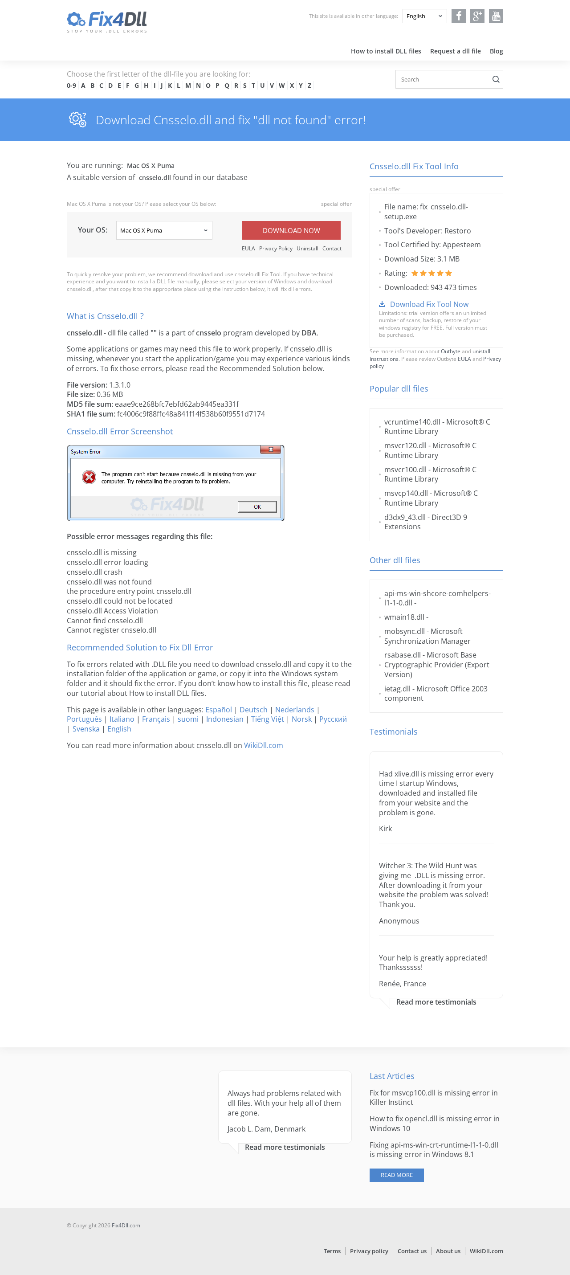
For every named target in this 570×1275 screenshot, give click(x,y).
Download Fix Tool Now (429, 304)
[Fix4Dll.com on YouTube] (496, 16)
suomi (188, 719)
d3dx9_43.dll (405, 517)
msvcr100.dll (405, 469)
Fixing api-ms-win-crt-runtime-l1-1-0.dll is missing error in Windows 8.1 (434, 1150)
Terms (332, 1251)
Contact (332, 248)
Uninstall (307, 248)
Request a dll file (455, 51)
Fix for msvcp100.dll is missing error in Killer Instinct (434, 1097)
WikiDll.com (263, 745)
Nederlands (294, 710)
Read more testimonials (436, 1002)
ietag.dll (397, 689)
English (119, 729)
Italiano (122, 719)
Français (156, 719)
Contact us (412, 1251)
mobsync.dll (404, 631)
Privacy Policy (276, 248)
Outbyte (450, 351)
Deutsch (254, 710)
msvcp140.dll (406, 493)
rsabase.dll (402, 655)
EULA (248, 248)
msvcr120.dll (405, 445)
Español (218, 710)
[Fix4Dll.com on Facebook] (459, 16)
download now (291, 230)
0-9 (71, 85)
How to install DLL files (386, 51)
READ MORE (397, 1175)
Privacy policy (369, 1251)
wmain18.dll (404, 617)
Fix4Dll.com (126, 1225)
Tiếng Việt (267, 719)
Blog (496, 51)
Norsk (302, 719)
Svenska (86, 729)
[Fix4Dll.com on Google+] (477, 16)
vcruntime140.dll (412, 422)
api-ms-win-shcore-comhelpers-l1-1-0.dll (437, 598)
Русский (333, 719)
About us (448, 1251)
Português (84, 719)
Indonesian (225, 719)
